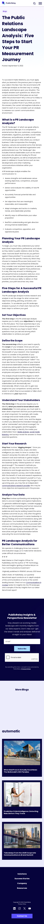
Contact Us (22, 916)
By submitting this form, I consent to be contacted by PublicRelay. (22, 668)
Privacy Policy (26, 669)
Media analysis (23, 432)
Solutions (22, 874)
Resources (22, 888)
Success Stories (22, 878)
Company (22, 883)
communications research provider (16, 485)
